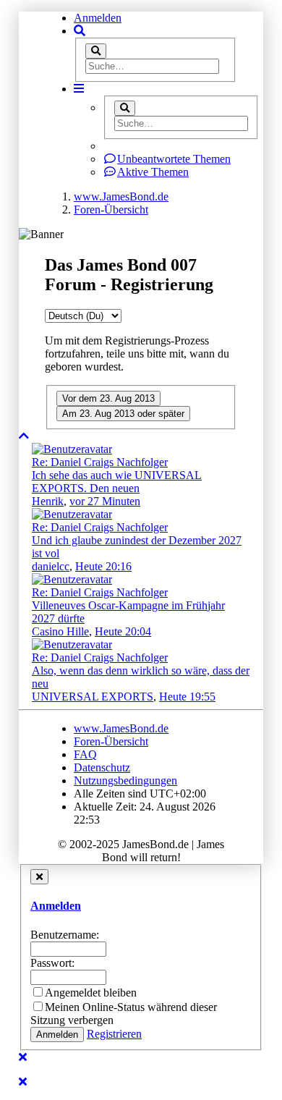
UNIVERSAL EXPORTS (92, 696)
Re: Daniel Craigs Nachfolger (100, 462)
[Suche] (95, 51)
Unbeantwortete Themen (174, 159)
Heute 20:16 (103, 566)
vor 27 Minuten (104, 501)
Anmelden (97, 18)
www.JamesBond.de (121, 728)
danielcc (50, 566)
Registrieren (114, 1034)
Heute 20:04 (123, 631)
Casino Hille (60, 631)
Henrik (48, 501)
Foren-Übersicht (111, 741)
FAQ (85, 754)
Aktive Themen (153, 172)
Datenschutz (102, 767)
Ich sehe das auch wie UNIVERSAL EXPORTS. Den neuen (117, 481)
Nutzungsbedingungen (125, 780)
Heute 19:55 (187, 696)
